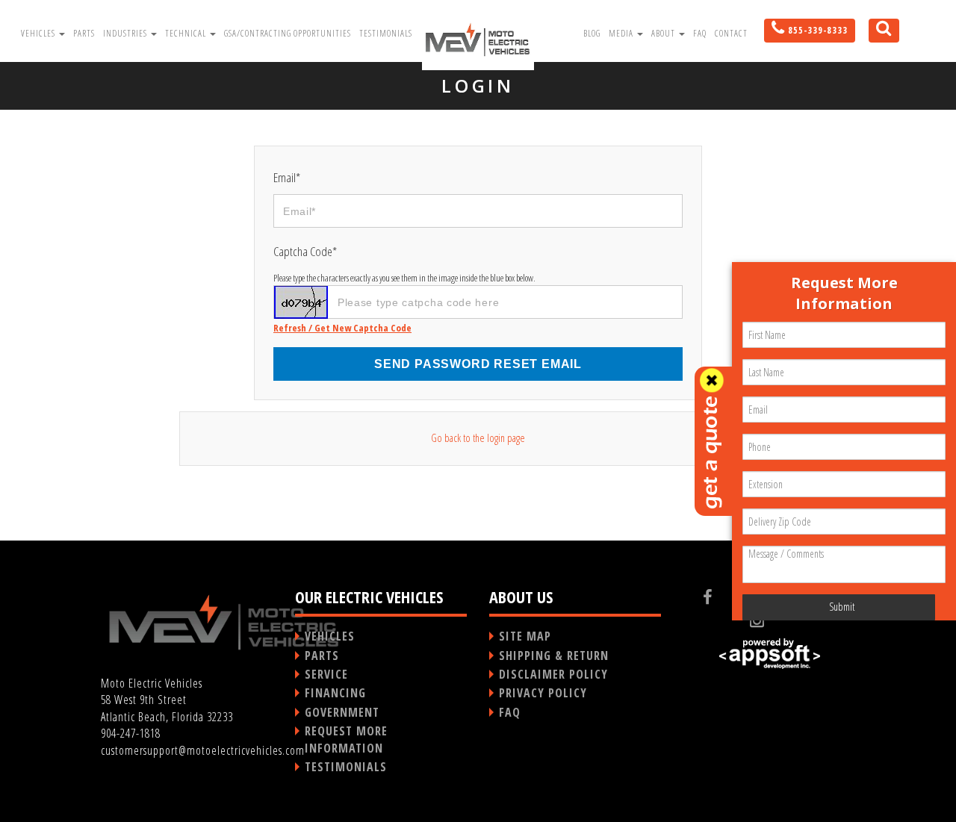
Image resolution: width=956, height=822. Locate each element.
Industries (126, 33)
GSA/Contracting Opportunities (287, 33)
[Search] (878, 35)
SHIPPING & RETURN (554, 655)
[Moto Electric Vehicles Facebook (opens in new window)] (719, 596)
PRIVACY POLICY (543, 693)
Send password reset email (478, 364)
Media (622, 33)
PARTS (322, 655)
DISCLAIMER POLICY (553, 674)
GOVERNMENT (342, 712)
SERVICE (326, 674)
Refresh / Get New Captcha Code (342, 327)
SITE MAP (525, 636)
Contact (731, 33)
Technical (186, 33)
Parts (84, 33)
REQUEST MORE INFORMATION (346, 739)
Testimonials (385, 33)
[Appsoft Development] (769, 653)
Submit (841, 607)
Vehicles (39, 33)
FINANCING (335, 693)
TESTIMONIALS (346, 767)
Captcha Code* (305, 251)
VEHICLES (330, 636)
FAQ (700, 33)
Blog (591, 33)
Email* (286, 177)
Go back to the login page (478, 438)
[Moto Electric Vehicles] (478, 39)
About (664, 33)
